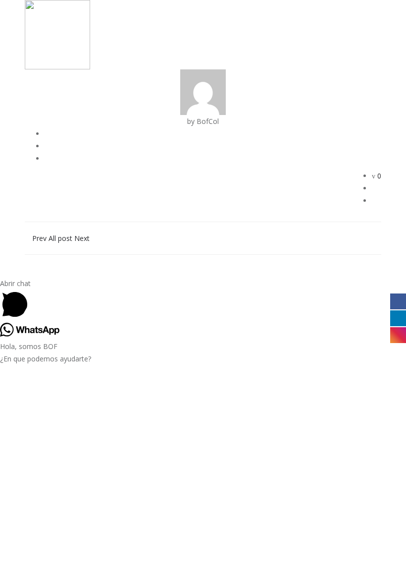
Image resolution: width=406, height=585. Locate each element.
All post (61, 238)
